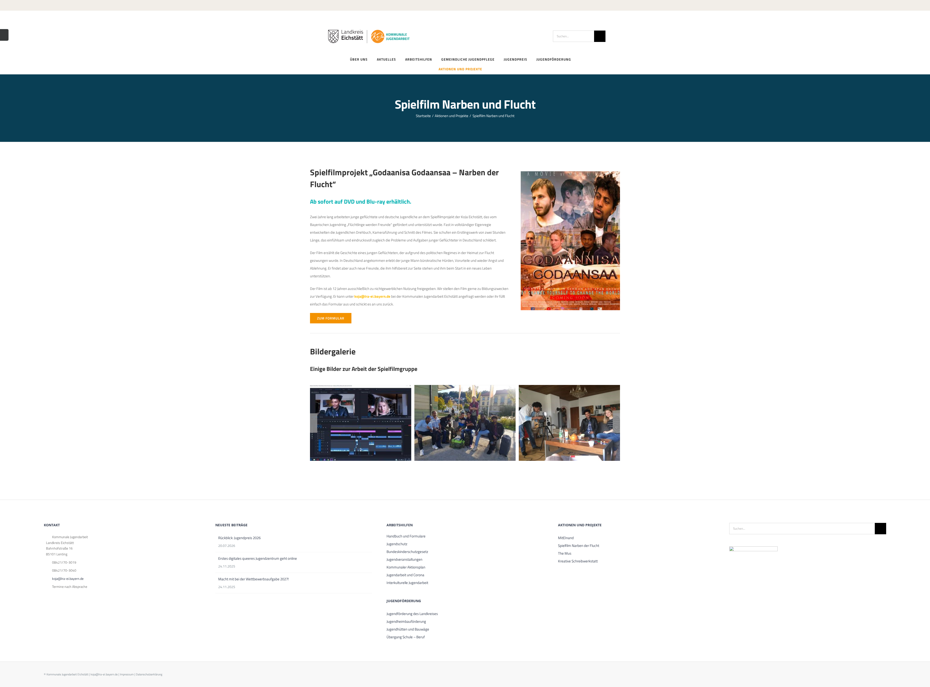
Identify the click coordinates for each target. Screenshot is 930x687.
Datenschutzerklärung (149, 674)
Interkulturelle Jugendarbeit (407, 582)
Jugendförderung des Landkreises (412, 613)
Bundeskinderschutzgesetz (407, 551)
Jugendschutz (397, 544)
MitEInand (566, 538)
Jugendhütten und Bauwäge (408, 629)
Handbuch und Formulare (406, 536)
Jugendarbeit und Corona (405, 575)
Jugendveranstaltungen (404, 559)
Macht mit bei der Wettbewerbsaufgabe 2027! (253, 579)
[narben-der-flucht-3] (569, 423)
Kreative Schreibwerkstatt (578, 561)
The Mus (564, 553)
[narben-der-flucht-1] (360, 423)
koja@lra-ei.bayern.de (68, 578)
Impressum (127, 674)
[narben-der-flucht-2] (465, 423)
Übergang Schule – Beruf (406, 637)
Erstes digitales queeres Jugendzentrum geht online (257, 558)
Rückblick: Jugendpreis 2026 (239, 538)
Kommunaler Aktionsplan (406, 567)
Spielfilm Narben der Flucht (578, 545)
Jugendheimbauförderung (406, 621)
